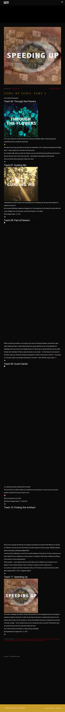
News (18, 88)
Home (46, 708)
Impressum (51, 708)
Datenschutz (58, 708)
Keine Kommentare (55, 88)
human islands (39, 639)
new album (48, 639)
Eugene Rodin (18, 639)
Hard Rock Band (28, 639)
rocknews (30, 640)
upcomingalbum (39, 640)
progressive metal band (18, 640)
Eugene (13, 88)
